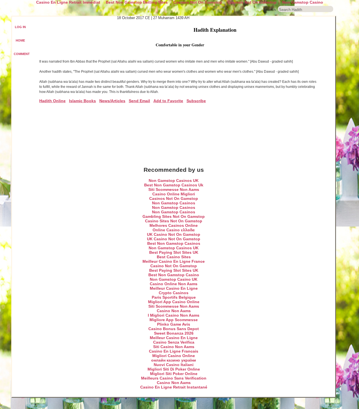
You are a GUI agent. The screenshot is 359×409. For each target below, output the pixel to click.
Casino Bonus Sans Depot (173, 328)
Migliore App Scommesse (173, 319)
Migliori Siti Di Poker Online (174, 369)
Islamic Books (82, 101)
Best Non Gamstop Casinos (173, 243)
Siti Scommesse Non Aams (173, 189)
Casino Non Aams (174, 311)
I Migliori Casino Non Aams (173, 315)
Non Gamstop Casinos (173, 203)
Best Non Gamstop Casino (173, 275)
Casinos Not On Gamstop (173, 198)
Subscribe (196, 101)
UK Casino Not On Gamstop (173, 234)
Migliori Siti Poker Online (173, 373)
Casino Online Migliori (173, 194)
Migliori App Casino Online (173, 302)
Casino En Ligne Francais (173, 351)
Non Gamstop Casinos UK (174, 180)
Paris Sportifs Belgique (174, 297)
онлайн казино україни (173, 360)
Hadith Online (52, 101)
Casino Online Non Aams (173, 284)
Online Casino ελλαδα (174, 230)
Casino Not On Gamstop (173, 266)
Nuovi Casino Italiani (174, 364)
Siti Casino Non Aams (173, 346)
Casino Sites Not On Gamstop (173, 221)
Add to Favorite (168, 101)
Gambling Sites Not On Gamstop (173, 216)
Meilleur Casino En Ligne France (173, 261)
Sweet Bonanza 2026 (174, 333)
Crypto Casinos (173, 293)
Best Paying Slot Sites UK (173, 252)
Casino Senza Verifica (173, 342)
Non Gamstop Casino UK (173, 279)
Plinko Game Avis (173, 324)
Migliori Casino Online (173, 355)
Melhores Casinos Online (173, 225)
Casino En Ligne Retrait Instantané (173, 387)
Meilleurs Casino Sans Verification (173, 378)
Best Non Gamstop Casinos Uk (173, 185)
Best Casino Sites (174, 257)
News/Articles (112, 101)
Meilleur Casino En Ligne (174, 288)
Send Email (139, 101)
